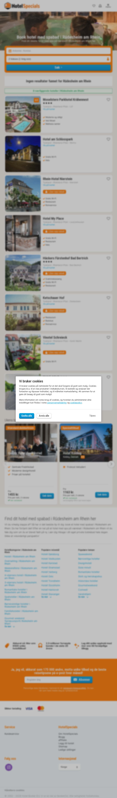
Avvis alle (44, 415)
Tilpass (92, 415)
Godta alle (26, 415)
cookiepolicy (76, 402)
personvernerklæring (57, 402)
